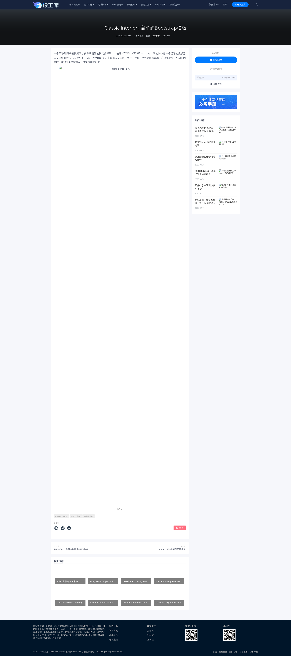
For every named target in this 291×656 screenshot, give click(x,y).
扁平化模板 (88, 516)
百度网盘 (216, 59)
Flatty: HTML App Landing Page (105, 581)
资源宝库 (145, 4)
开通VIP (214, 4)
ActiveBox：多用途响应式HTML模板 (71, 549)
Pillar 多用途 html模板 (67, 581)
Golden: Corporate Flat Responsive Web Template (148, 602)
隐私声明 (254, 651)
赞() (179, 527)
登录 (225, 4)
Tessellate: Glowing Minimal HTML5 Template (146, 581)
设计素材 (88, 4)
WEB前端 (116, 4)
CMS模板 (156, 35)
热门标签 (233, 651)
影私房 (150, 635)
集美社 (150, 639)
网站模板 (102, 4)
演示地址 (216, 68)
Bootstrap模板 (61, 516)
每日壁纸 (113, 639)
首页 (215, 651)
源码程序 (131, 4)
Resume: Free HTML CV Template (106, 602)
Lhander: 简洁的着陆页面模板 (171, 549)
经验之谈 (173, 4)
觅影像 (150, 630)
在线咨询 (216, 83)
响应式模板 (75, 516)
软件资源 (159, 4)
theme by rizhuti (57, 651)
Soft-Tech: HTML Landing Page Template (77, 602)
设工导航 (113, 630)
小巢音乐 (113, 635)
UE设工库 (44, 651)
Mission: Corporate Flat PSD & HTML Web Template (181, 602)
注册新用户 (240, 4)
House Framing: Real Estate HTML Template (178, 581)
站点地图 (244, 651)
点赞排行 (223, 651)
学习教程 (73, 4)
